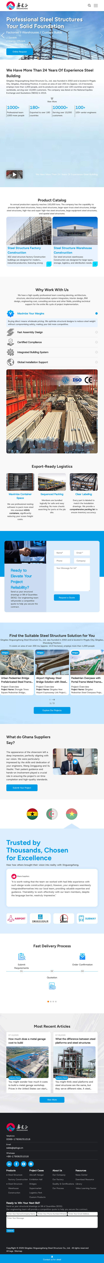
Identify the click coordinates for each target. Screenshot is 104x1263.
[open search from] (89, 5)
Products (11, 1170)
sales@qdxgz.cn (14, 1147)
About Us (57, 1170)
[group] (17, 672)
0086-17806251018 (18, 1139)
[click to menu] (96, 6)
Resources (81, 1170)
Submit (10, 1230)
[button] (101, 35)
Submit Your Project (22, 787)
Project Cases (36, 1170)
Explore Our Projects (52, 710)
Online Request (20, 51)
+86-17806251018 (17, 1156)
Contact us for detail (52, 1259)
